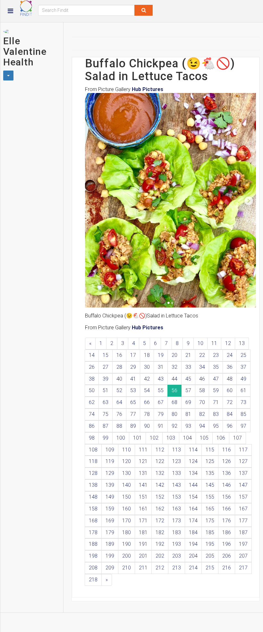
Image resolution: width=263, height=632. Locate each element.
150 (126, 497)
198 (93, 556)
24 (230, 355)
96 (230, 426)
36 (230, 367)
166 (226, 509)
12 (228, 343)
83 (216, 414)
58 (202, 390)
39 (105, 379)
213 (176, 568)
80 (174, 414)
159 (110, 509)
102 (154, 438)
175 (210, 521)
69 (188, 402)
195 (210, 544)
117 (243, 450)
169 (110, 521)
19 (161, 355)
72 (230, 402)
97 (243, 426)
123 (176, 461)
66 (147, 402)
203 (176, 556)
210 (126, 568)
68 (174, 402)
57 (188, 390)
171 (143, 521)
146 (226, 485)
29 (133, 367)
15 (105, 355)
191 (143, 544)
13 (242, 343)
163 (176, 509)
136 (226, 473)
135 (210, 473)
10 (200, 343)
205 (210, 556)
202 (160, 556)
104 (187, 438)
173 (176, 521)
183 (176, 532)
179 (110, 532)
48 (230, 379)
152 (160, 497)
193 (176, 544)
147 (243, 485)
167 (243, 509)
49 (243, 379)
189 (110, 544)
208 (93, 568)
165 (210, 509)
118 (93, 461)
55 (161, 390)
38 (92, 379)
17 (133, 355)
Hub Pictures (147, 89)
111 (143, 450)
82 (202, 414)
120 (126, 461)
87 (105, 426)
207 (243, 556)
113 (176, 450)
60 (230, 390)
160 (126, 509)
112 (160, 450)
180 (126, 532)
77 (133, 414)
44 (174, 379)
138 (93, 485)
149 (110, 497)
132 (160, 473)
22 (202, 355)
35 (216, 367)
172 (160, 521)
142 (160, 485)
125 (210, 461)
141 (143, 485)
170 (126, 521)
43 (161, 379)
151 (143, 497)
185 (210, 532)
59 (216, 390)
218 (93, 580)
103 (170, 438)
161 (143, 509)
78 (147, 414)
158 (93, 509)
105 (204, 438)
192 (160, 544)
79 (161, 414)
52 (119, 390)
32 (174, 367)
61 (243, 390)
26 (92, 367)
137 (243, 473)
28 (119, 367)
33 (188, 367)
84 (230, 414)
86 (92, 426)
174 (193, 521)
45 (188, 379)
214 (193, 568)
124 (193, 461)
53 (133, 390)
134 (193, 473)
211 (143, 568)
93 (188, 426)
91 (161, 426)
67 (161, 402)
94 (202, 426)
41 (133, 379)
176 (226, 521)
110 (126, 450)
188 (93, 544)
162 (160, 509)
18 (147, 355)
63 (105, 402)
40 (119, 379)
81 (188, 414)
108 (93, 450)
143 (176, 485)
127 (243, 461)
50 (92, 390)
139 (110, 485)
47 (216, 379)
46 (202, 379)
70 (202, 402)
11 (214, 343)
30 (147, 367)
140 (126, 485)
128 (93, 473)
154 (193, 497)
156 (226, 497)
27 (105, 367)
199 (110, 556)
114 (193, 450)
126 (226, 461)
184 (193, 532)
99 (105, 438)
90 (147, 426)
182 (160, 532)
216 (226, 568)
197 (243, 544)
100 (120, 438)
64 (119, 402)
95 (216, 426)
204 (193, 556)
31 (161, 367)
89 (133, 426)
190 (126, 544)
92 (174, 426)
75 (105, 414)
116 (226, 450)
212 (160, 568)
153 (176, 497)
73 (243, 402)
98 (92, 438)
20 (174, 355)
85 (243, 414)
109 (110, 450)
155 (210, 497)
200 (126, 556)
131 (143, 473)
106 (220, 438)
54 (147, 390)
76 (119, 414)
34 (202, 367)
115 (210, 450)
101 (137, 438)
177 (243, 521)
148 (93, 497)
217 (243, 568)
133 (176, 473)
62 (92, 402)
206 (226, 556)
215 (210, 568)
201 (143, 556)
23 (216, 355)
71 (216, 402)
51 (105, 390)
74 (92, 414)
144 (193, 485)
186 (226, 532)
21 (188, 355)
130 (126, 473)
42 (147, 379)
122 (160, 461)
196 (226, 544)
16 (119, 355)
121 (143, 461)
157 (243, 497)
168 (93, 521)
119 (110, 461)
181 (143, 532)
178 (93, 532)
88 (119, 426)
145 (210, 485)
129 (110, 473)
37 (243, 367)
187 (243, 532)
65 (133, 402)
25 (243, 355)
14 (92, 355)
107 (237, 438)
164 (193, 509)
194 (193, 544)
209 (110, 568)
